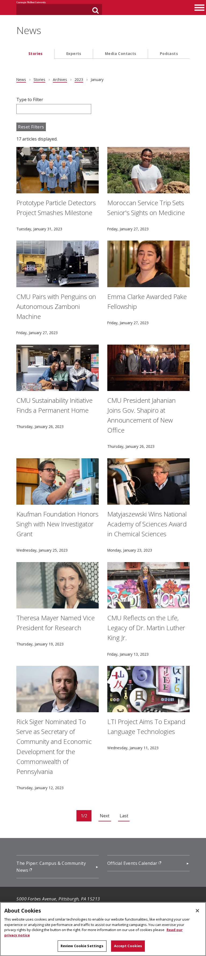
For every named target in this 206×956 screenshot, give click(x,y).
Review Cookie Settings (82, 945)
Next (104, 816)
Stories (35, 53)
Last (124, 816)
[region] (103, 929)
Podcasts (169, 53)
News (28, 30)
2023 (79, 79)
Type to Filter (29, 99)
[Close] (197, 911)
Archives (60, 79)
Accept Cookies (128, 945)
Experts (73, 53)
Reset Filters (31, 127)
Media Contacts (120, 53)
